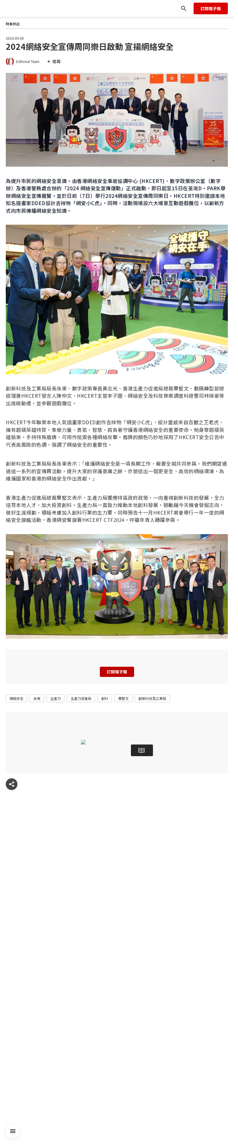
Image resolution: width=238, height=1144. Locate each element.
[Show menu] (11, 784)
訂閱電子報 (211, 8)
